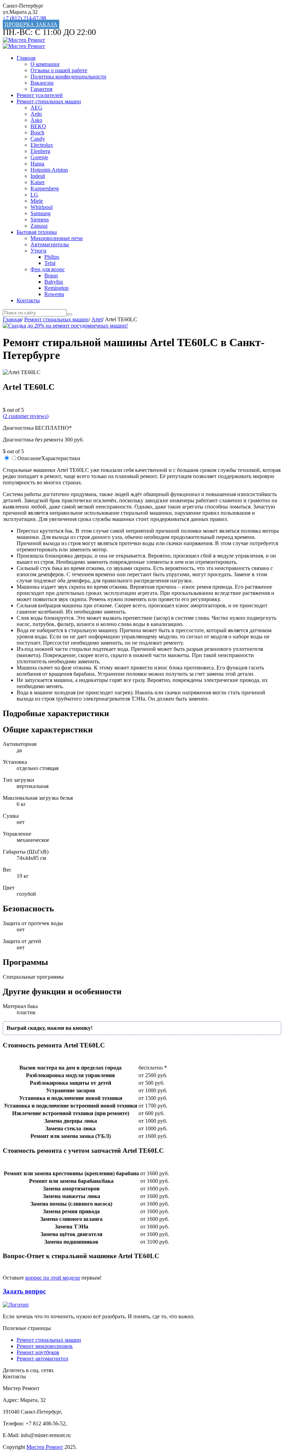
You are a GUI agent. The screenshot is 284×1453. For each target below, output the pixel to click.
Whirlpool (41, 207)
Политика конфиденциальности (68, 76)
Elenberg (40, 151)
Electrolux (41, 145)
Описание (29, 458)
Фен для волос (47, 269)
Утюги (38, 251)
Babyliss (53, 282)
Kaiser (37, 182)
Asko (36, 120)
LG (34, 195)
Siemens (39, 219)
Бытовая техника (37, 232)
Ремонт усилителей (40, 95)
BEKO (38, 126)
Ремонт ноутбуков (38, 1352)
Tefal (49, 263)
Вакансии (42, 83)
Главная (26, 58)
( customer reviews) (25, 416)
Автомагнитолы (49, 244)
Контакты (28, 300)
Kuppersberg (44, 188)
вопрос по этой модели (52, 1278)
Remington (56, 288)
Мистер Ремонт (44, 1447)
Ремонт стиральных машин (49, 101)
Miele (36, 201)
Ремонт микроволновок (45, 1346)
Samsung (40, 213)
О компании (45, 64)
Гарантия (41, 89)
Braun (51, 275)
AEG (36, 108)
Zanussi (38, 226)
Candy (37, 139)
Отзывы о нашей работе (58, 70)
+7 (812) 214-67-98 (24, 18)
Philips (51, 257)
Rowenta (54, 294)
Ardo (36, 114)
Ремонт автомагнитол (42, 1358)
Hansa (37, 164)
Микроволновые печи (56, 238)
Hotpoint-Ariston (49, 170)
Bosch (37, 132)
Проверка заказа (31, 24)
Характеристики (60, 458)
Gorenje (39, 157)
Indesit (37, 176)
